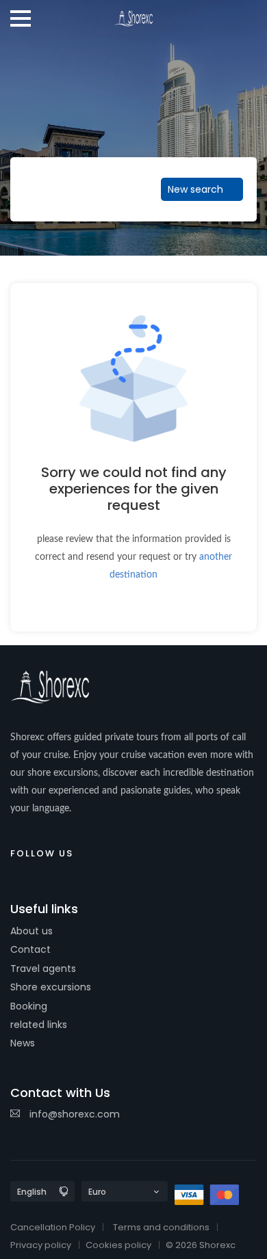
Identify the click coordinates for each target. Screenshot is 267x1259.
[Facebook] (93, 851)
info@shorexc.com (73, 1114)
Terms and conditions (161, 1227)
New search (197, 189)
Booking (28, 1006)
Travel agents (43, 968)
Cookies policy (118, 1244)
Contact (30, 949)
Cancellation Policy (52, 1227)
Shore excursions (50, 987)
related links (38, 1024)
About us (31, 931)
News (22, 1043)
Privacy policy (40, 1244)
